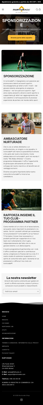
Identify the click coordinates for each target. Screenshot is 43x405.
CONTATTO (5, 349)
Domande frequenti (8, 353)
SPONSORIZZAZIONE (9, 333)
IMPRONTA (5, 346)
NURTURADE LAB (7, 326)
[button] (3, 9)
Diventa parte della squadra (21, 38)
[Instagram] (21, 400)
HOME (4, 316)
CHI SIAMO (5, 323)
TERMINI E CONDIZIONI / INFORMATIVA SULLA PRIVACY (20, 343)
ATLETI (4, 330)
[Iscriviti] (38, 291)
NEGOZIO (5, 320)
